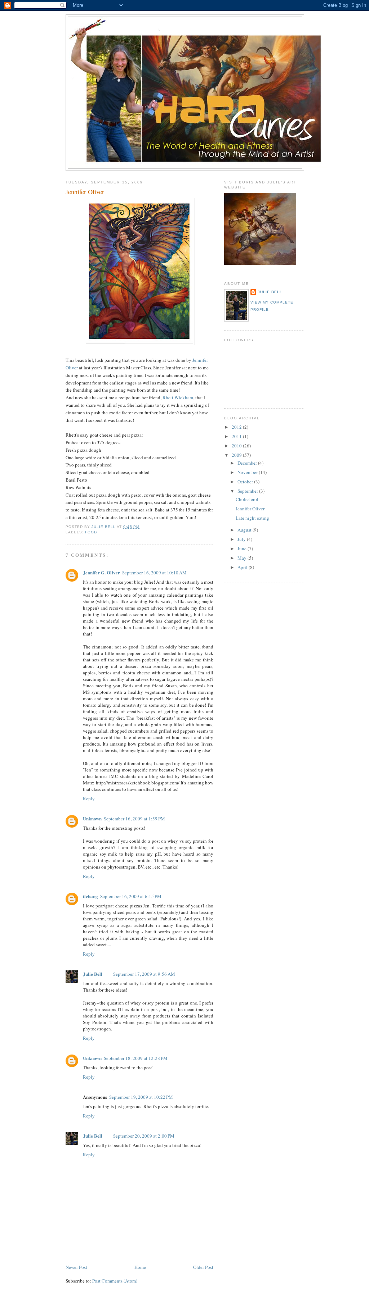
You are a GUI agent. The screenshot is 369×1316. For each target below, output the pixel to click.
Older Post (203, 1267)
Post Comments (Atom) (114, 1281)
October (245, 481)
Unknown (92, 818)
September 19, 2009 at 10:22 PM (141, 1097)
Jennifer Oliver (250, 508)
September (248, 491)
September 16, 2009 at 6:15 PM (130, 896)
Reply (89, 798)
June (242, 548)
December (247, 463)
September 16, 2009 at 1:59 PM (134, 818)
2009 (237, 455)
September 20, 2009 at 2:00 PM (143, 1136)
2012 (237, 427)
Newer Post (76, 1267)
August (245, 530)
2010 (237, 445)
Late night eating (252, 518)
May (242, 558)
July (242, 539)
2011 (237, 436)
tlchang (90, 896)
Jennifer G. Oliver (101, 572)
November (248, 472)
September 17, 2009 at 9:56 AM (144, 974)
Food (91, 532)
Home (140, 1267)
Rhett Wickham (178, 397)
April (243, 567)
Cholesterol (247, 499)
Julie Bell (92, 973)
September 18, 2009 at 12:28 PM (136, 1058)
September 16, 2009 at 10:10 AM (154, 572)
